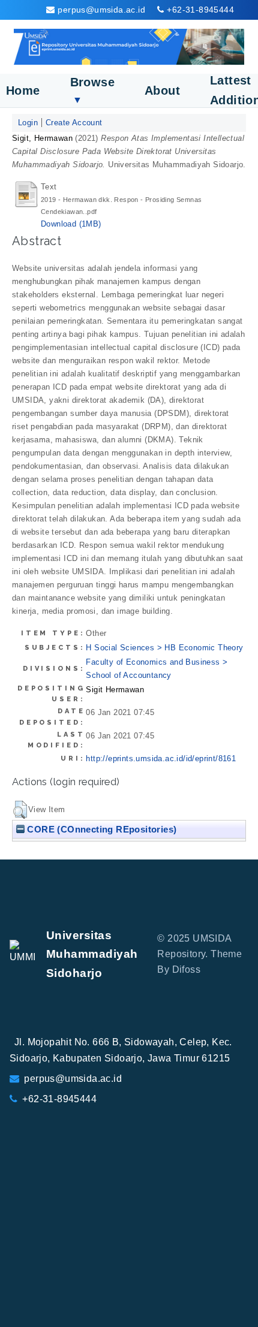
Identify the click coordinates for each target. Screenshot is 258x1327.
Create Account (74, 122)
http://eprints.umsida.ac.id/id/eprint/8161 (161, 758)
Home (23, 90)
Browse (92, 90)
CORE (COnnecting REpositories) (100, 829)
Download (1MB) (71, 223)
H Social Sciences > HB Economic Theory (164, 647)
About (162, 90)
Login (28, 122)
